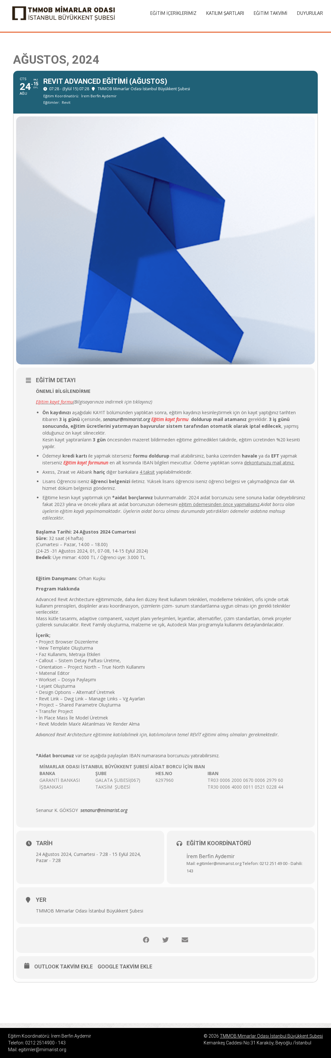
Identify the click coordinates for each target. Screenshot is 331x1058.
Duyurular (310, 13)
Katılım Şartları (225, 13)
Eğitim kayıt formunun (85, 462)
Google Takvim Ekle (125, 967)
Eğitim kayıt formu (54, 402)
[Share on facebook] (146, 940)
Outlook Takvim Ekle (63, 967)
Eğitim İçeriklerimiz (173, 13)
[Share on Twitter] (165, 940)
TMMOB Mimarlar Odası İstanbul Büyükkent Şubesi (271, 1036)
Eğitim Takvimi (270, 13)
